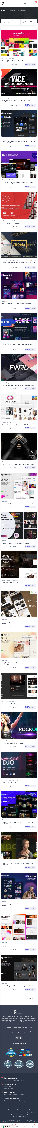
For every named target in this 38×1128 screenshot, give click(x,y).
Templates (4, 139)
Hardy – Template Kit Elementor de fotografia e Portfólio (17, 986)
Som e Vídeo (5, 58)
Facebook (20, 1037)
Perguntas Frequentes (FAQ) (27, 1112)
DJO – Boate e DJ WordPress (10, 782)
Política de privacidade (14, 1109)
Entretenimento (6, 860)
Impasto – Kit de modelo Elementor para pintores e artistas (18, 503)
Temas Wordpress (13, 58)
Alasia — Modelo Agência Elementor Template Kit (16, 543)
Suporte (11, 1114)
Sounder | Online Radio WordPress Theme (14, 61)
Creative (4, 422)
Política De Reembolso (12, 1112)
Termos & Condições (27, 1109)
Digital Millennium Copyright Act (20, 1116)
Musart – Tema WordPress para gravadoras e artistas (17, 704)
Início (4, 10)
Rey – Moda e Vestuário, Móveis (11, 223)
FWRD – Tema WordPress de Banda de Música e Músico (18, 385)
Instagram (17, 1037)
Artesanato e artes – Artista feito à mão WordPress (16, 424)
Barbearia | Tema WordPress (10, 582)
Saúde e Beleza (6, 580)
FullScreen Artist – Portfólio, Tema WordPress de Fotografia (19, 464)
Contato (17, 1114)
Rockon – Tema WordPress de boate (12, 743)
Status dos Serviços (26, 1114)
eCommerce (5, 220)
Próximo (30, 998)
